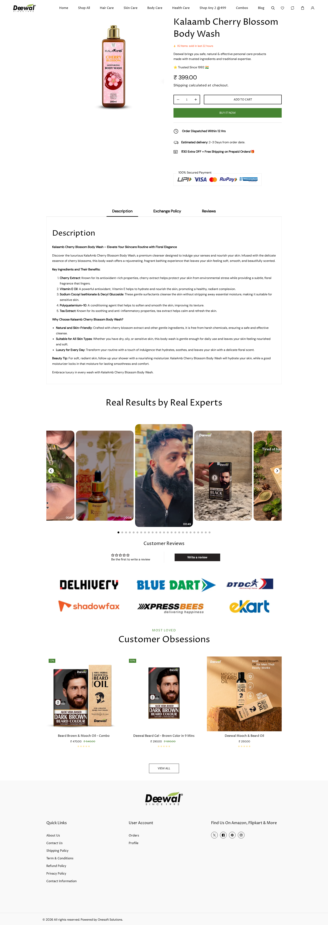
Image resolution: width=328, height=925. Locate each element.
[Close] (58, 900)
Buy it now (227, 113)
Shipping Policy (57, 851)
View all (164, 768)
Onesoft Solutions (110, 920)
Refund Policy (56, 866)
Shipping (180, 85)
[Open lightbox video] (164, 475)
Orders (134, 835)
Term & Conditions (59, 858)
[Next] (277, 471)
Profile (133, 843)
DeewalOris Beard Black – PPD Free (164, 736)
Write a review (197, 557)
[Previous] (51, 471)
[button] (302, 8)
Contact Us (54, 843)
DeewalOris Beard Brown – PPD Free (244, 736)
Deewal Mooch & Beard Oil (83, 736)
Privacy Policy (56, 874)
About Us (53, 835)
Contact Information (61, 881)
